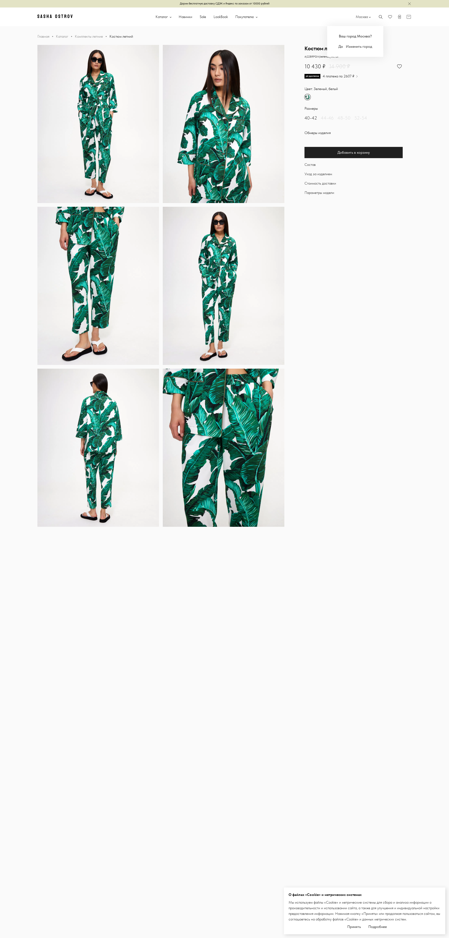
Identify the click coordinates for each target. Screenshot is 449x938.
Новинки (185, 17)
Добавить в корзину (353, 152)
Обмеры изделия (317, 133)
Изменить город (359, 46)
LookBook (221, 17)
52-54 (360, 118)
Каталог (162, 17)
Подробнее (377, 926)
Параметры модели (319, 192)
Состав (310, 164)
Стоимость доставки (320, 183)
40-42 (310, 118)
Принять (354, 926)
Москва (362, 17)
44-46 (327, 118)
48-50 (344, 118)
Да (340, 46)
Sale (203, 17)
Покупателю (245, 17)
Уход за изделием (318, 174)
